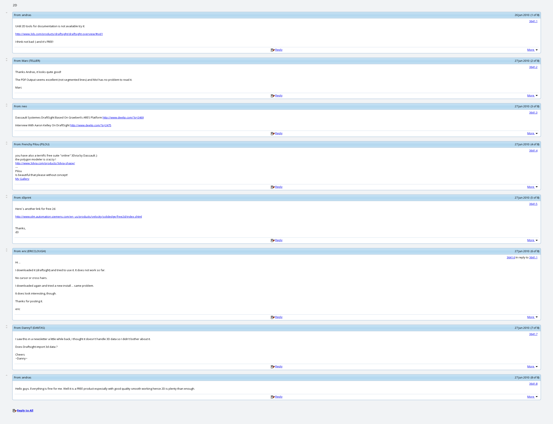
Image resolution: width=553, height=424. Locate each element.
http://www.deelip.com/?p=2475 (90, 125)
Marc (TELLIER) (31, 61)
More (531, 50)
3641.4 (533, 150)
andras (26, 15)
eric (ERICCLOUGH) (34, 251)
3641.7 (533, 334)
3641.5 (533, 204)
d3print (26, 197)
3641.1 (533, 21)
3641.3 (533, 112)
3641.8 (533, 384)
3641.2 (533, 67)
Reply (279, 50)
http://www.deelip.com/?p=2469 (123, 117)
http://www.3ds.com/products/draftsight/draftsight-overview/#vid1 (59, 34)
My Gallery (22, 179)
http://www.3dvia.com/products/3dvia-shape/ (45, 163)
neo (24, 106)
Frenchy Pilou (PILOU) (35, 144)
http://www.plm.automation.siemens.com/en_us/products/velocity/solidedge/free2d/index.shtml (78, 216)
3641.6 (511, 257)
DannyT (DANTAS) (33, 328)
